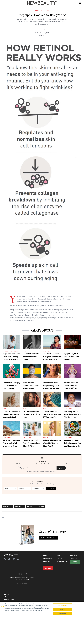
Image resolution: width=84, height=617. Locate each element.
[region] (42, 609)
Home (37, 10)
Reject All (62, 609)
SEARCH (51, 488)
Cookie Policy (46, 561)
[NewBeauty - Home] (42, 3)
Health (5, 380)
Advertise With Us (47, 558)
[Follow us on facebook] (5, 559)
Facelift (46, 437)
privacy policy (54, 471)
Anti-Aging (45, 10)
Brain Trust (59, 558)
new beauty (19, 506)
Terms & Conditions (62, 561)
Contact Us (46, 555)
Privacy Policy (73, 558)
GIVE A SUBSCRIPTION (48, 537)
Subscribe (6, 3)
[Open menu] (80, 3)
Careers (58, 555)
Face (24, 351)
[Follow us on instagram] (14, 559)
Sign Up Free (22, 584)
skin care (40, 506)
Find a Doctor (73, 555)
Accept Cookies (62, 613)
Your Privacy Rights (62, 605)
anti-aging (7, 506)
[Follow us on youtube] (18, 559)
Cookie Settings (75, 562)
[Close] (81, 609)
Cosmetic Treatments (11, 351)
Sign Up (60, 468)
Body (65, 351)
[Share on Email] (5, 517)
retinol (30, 506)
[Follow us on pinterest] (9, 559)
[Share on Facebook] (3, 517)
